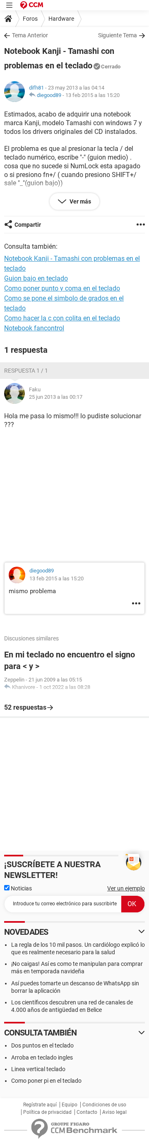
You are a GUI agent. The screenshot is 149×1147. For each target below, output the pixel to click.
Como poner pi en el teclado (46, 1080)
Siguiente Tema (117, 35)
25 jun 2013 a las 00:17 (55, 397)
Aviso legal (114, 1112)
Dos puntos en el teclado (42, 1045)
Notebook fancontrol (34, 328)
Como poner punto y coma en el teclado (62, 288)
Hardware (61, 18)
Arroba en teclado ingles (42, 1057)
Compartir (27, 224)
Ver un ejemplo (126, 888)
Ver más (79, 201)
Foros (30, 18)
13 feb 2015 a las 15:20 (92, 95)
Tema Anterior (30, 35)
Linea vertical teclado (38, 1069)
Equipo (69, 1105)
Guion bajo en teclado (36, 278)
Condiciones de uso (104, 1105)
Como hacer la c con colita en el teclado (62, 318)
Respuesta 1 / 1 (26, 370)
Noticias (21, 888)
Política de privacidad (47, 1112)
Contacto (87, 1112)
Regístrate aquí (40, 1105)
